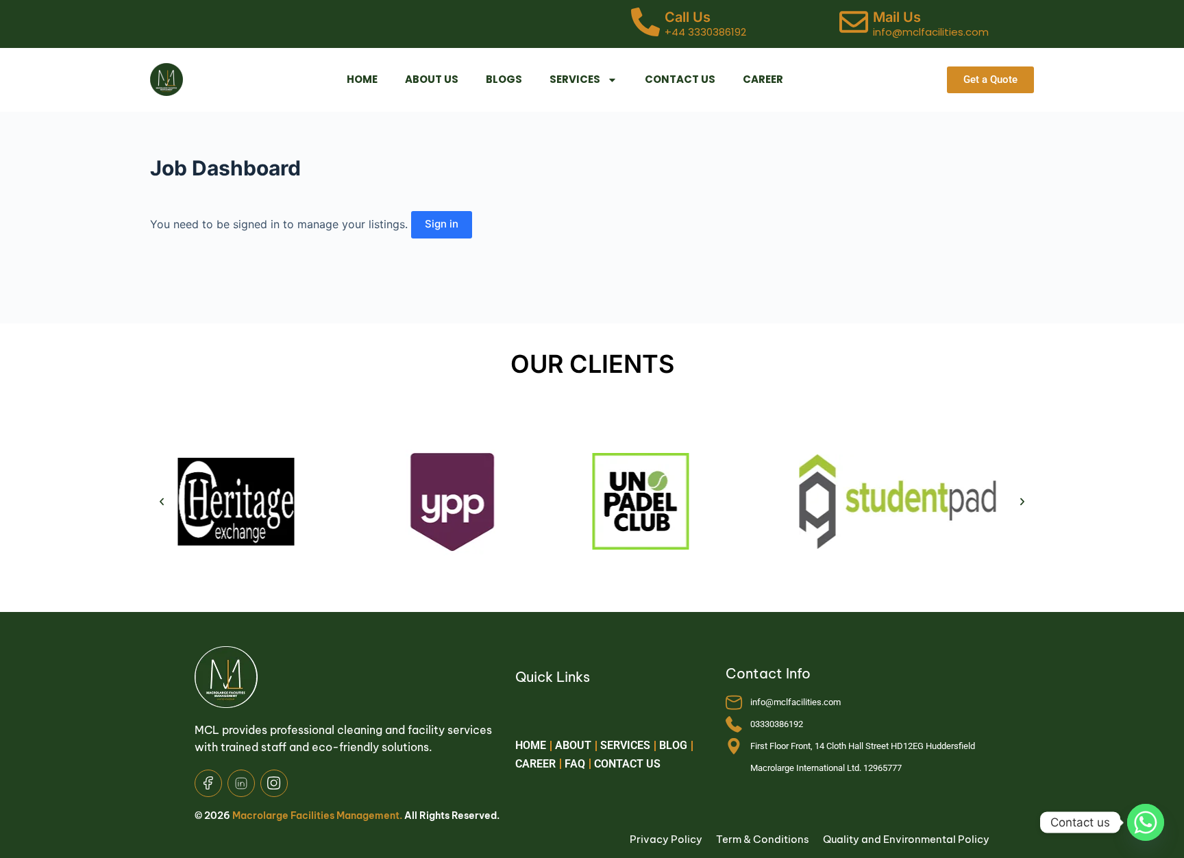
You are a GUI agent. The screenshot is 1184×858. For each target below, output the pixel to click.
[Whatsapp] (1145, 822)
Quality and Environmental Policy (906, 839)
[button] (161, 501)
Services (575, 79)
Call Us (688, 17)
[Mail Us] (853, 24)
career (763, 79)
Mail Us (897, 17)
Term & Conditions (762, 839)
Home (362, 79)
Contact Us (680, 79)
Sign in (441, 223)
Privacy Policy (666, 839)
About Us (431, 79)
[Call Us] (645, 24)
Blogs (504, 79)
